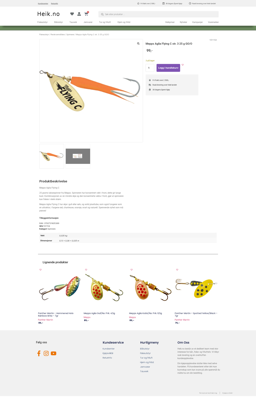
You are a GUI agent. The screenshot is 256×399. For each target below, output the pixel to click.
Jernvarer (88, 22)
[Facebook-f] (39, 353)
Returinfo (54, 4)
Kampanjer (197, 22)
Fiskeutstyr (42, 22)
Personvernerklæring (208, 393)
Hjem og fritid (123, 22)
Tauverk (73, 22)
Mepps (87, 317)
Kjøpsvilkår (108, 353)
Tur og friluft (105, 22)
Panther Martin (45, 319)
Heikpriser (170, 22)
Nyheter (183, 22)
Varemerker (213, 22)
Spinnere (70, 34)
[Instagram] (46, 353)
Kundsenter (109, 348)
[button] (138, 43)
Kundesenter (43, 4)
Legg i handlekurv (168, 67)
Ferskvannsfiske (58, 34)
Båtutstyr (58, 22)
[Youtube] (53, 353)
